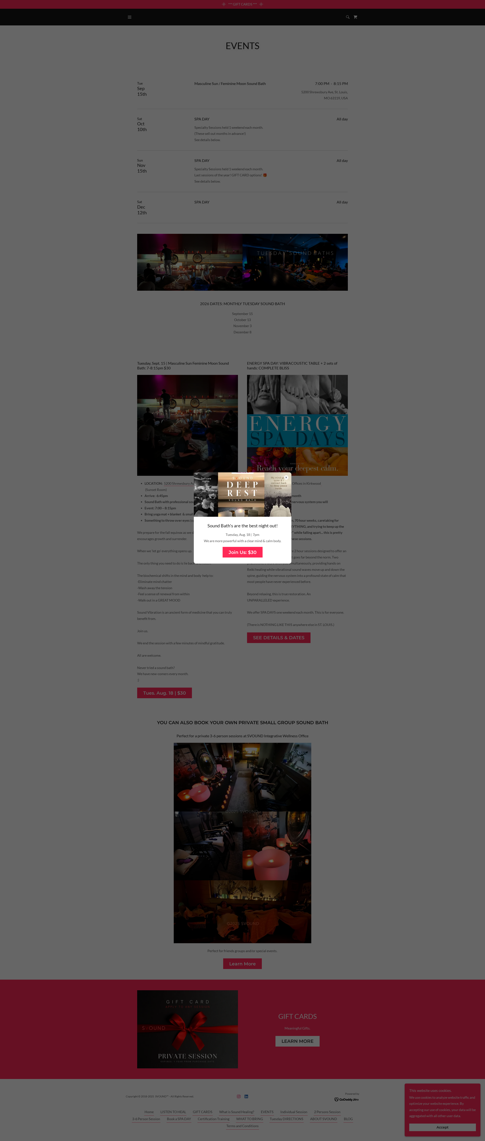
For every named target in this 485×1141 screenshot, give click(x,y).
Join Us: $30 (243, 552)
